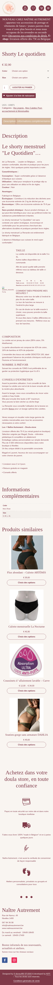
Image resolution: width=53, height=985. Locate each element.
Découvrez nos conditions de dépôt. (28, 35)
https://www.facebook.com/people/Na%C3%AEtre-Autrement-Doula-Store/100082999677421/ (4, 960)
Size (4, 78)
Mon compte (25, 8)
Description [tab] (10, 121)
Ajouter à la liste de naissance (20, 95)
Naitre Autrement (9, 8)
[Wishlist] (33, 8)
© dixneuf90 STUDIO (23, 974)
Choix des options (26, 582)
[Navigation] (48, 8)
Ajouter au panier (22, 87)
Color (4, 71)
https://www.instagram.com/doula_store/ (14, 960)
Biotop (11, 409)
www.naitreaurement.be (12, 928)
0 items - (41, 8)
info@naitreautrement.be (13, 925)
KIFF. (48, 974)
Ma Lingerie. (18, 108)
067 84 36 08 (7, 922)
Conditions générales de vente (26, 981)
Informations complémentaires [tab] (33, 121)
